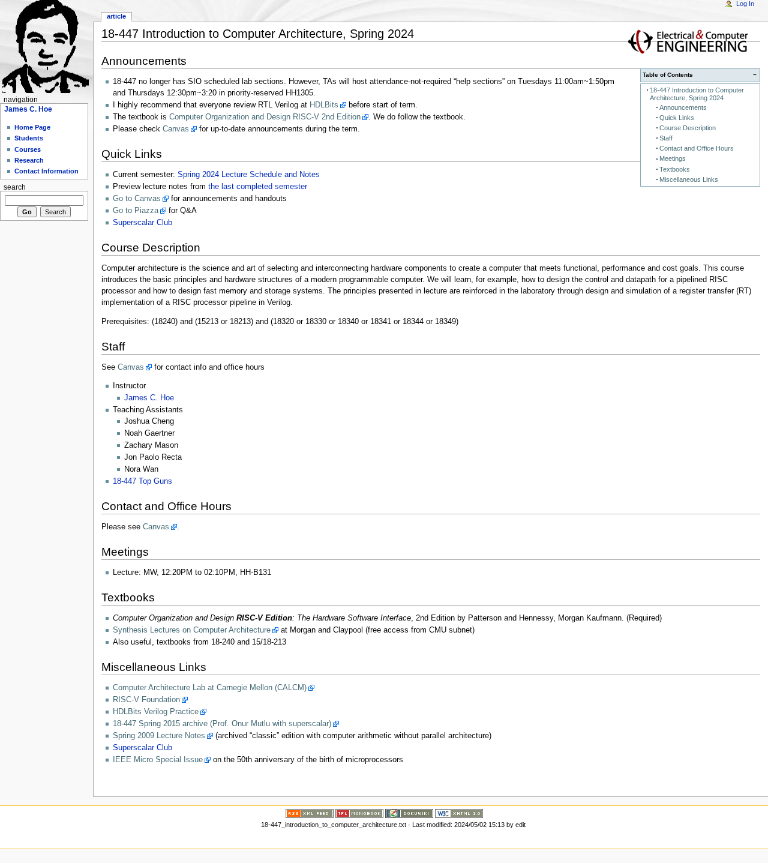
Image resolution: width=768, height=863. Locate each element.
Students (28, 138)
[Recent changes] (310, 812)
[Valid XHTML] (459, 812)
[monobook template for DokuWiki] (359, 812)
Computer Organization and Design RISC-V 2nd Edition (265, 117)
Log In (745, 3)
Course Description (687, 127)
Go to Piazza (135, 210)
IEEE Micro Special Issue (158, 760)
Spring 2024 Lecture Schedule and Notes (249, 174)
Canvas (176, 129)
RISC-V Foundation (146, 700)
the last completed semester (257, 186)
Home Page (32, 127)
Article (116, 16)
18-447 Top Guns (142, 481)
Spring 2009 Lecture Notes (159, 736)
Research (29, 160)
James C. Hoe (149, 398)
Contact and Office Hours (696, 148)
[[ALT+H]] (46, 46)
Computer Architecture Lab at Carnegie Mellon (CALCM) (210, 688)
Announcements (683, 107)
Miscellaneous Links (688, 179)
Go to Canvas (137, 198)
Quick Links (676, 117)
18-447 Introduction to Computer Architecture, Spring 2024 (697, 93)
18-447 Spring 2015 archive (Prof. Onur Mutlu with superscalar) (222, 724)
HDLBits (324, 105)
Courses (27, 149)
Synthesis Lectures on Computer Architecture (192, 630)
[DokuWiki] (409, 812)
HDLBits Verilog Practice (156, 712)
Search (15, 187)
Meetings (672, 158)
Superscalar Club (142, 222)
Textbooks (674, 169)
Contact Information (46, 171)
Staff (666, 138)
